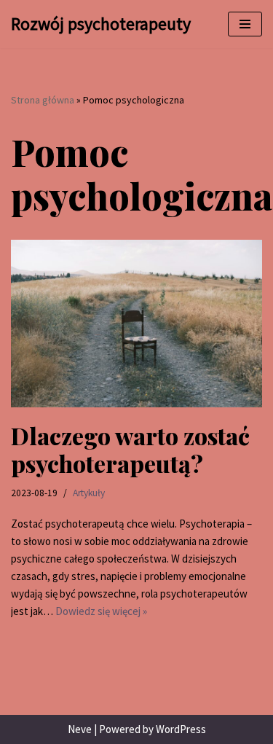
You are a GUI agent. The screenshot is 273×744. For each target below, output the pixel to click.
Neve (80, 729)
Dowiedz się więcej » (101, 611)
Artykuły (89, 493)
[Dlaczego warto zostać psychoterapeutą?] (136, 323)
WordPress (181, 729)
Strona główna (42, 99)
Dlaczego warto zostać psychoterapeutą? (130, 449)
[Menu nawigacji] (245, 24)
